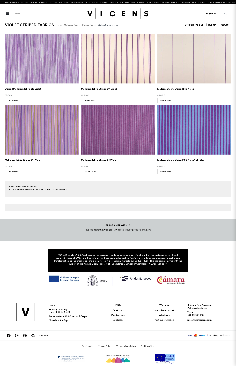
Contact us (118, 320)
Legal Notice (88, 346)
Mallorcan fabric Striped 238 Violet (175, 89)
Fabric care (118, 310)
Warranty (164, 305)
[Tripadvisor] (33, 335)
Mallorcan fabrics (72, 25)
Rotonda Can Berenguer (199, 305)
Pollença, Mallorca (197, 308)
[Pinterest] (25, 335)
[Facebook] (8, 335)
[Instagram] (16, 335)
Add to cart (89, 101)
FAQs (118, 305)
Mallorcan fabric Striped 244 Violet (23, 160)
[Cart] (225, 14)
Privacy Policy (104, 346)
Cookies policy (147, 346)
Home (59, 25)
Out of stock (13, 101)
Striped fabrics (89, 25)
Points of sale (118, 315)
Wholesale (164, 315)
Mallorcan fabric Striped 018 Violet (99, 160)
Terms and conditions (126, 346)
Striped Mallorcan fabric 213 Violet (23, 89)
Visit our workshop (164, 320)
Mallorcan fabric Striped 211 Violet (99, 89)
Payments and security (164, 310)
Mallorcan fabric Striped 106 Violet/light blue (181, 160)
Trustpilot (43, 335)
